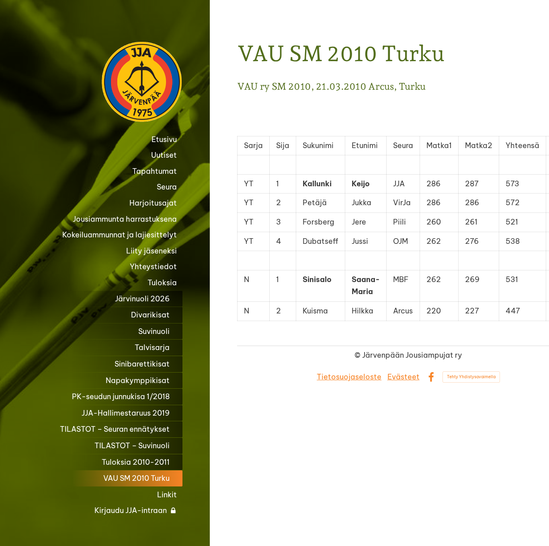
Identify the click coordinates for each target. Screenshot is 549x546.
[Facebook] (431, 377)
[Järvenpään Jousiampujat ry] (113, 82)
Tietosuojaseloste (349, 376)
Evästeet (403, 376)
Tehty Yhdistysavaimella (471, 376)
